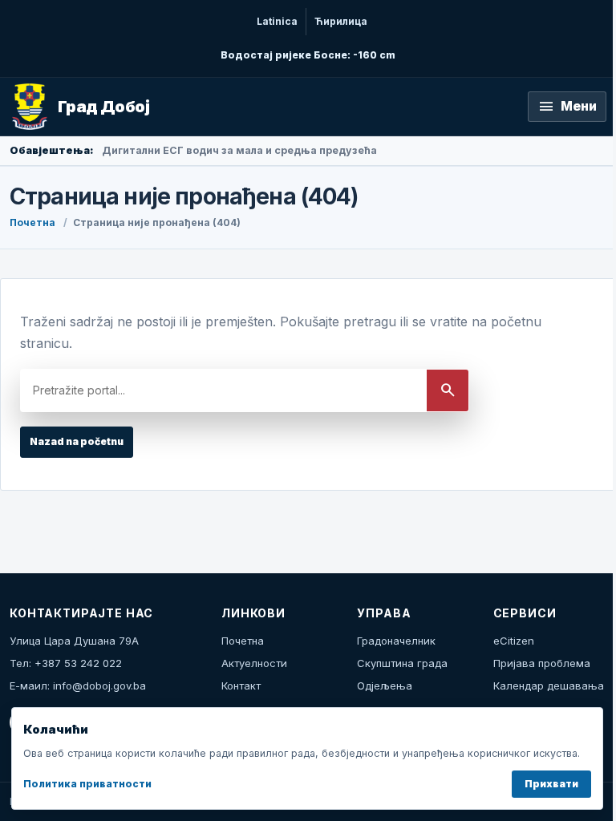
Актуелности (254, 663)
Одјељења (384, 685)
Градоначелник (396, 640)
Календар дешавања (548, 685)
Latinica (277, 21)
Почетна (32, 222)
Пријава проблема (541, 663)
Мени (567, 106)
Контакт (241, 685)
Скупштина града (402, 663)
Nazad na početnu (77, 441)
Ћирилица (340, 21)
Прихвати (551, 784)
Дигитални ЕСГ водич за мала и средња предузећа (239, 150)
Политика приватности (87, 784)
